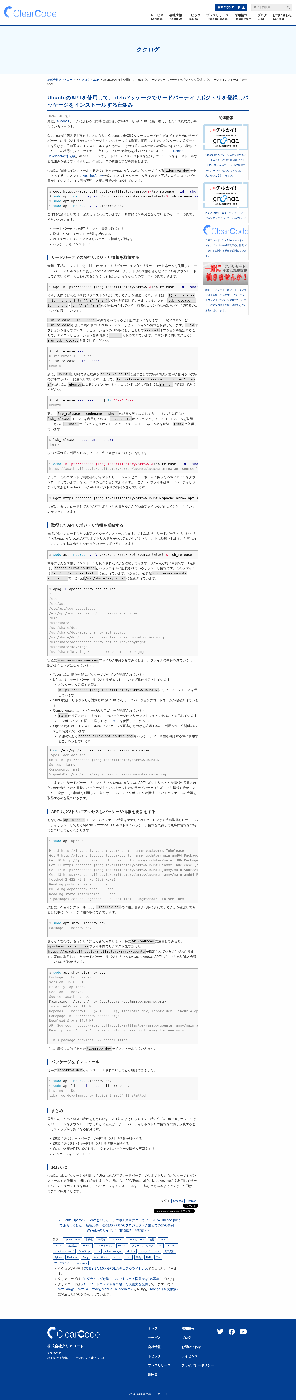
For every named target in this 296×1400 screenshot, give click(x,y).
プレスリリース (159, 1365)
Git (160, 1245)
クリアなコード (135, 1239)
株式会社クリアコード (61, 79)
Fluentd (122, 1245)
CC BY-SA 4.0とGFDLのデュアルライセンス (116, 1268)
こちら (115, 721)
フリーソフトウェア (142, 1245)
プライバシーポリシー (198, 1365)
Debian (192, 1201)
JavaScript (84, 1251)
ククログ (148, 49)
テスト (117, 1257)
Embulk (87, 1245)
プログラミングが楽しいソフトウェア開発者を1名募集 (119, 1279)
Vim (158, 1257)
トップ (153, 1328)
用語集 (153, 1374)
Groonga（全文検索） (164, 1289)
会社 (152, 1239)
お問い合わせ (191, 1347)
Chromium (116, 1239)
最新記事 (92, 1225)
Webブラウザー (62, 1263)
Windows (82, 1263)
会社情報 (154, 1347)
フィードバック (104, 1245)
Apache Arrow (93, 175)
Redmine (72, 1257)
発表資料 (169, 1251)
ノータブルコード (149, 1251)
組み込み (72, 1245)
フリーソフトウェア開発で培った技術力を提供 (114, 1284)
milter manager (113, 1251)
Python (58, 1257)
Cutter (163, 1239)
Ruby (85, 1257)
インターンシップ (64, 1251)
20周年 (102, 1239)
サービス (154, 1337)
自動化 (89, 1239)
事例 (138, 1257)
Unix (128, 1257)
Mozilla (131, 1251)
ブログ (186, 1337)
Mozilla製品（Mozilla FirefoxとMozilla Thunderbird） (96, 1289)
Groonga (63, 121)
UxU (148, 1257)
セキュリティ (101, 1257)
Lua (98, 1251)
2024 (96, 79)
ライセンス (190, 1356)
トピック (154, 1356)
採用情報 (188, 1328)
